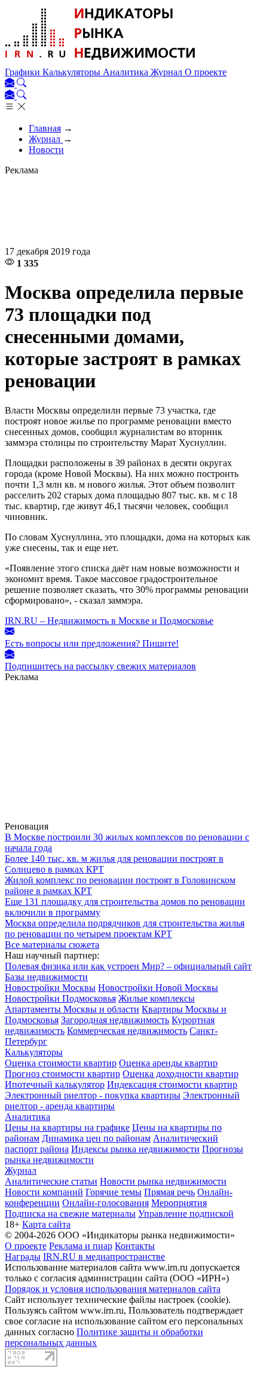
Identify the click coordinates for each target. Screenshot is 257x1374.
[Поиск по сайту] (21, 84)
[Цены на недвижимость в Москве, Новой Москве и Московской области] (100, 61)
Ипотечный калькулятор (55, 1084)
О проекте (206, 72)
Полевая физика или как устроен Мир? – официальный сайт (128, 966)
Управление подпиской (186, 1213)
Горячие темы (113, 1192)
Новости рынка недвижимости (163, 1181)
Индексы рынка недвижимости (135, 1149)
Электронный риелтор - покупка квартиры (92, 1095)
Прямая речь (169, 1192)
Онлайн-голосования (105, 1203)
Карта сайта (46, 1224)
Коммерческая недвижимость (127, 1031)
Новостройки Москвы (50, 988)
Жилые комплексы (156, 998)
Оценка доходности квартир (180, 1074)
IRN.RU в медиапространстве (104, 1256)
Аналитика (127, 72)
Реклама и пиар (80, 1246)
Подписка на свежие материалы (70, 1213)
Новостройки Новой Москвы (158, 988)
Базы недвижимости (46, 977)
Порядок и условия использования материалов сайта (113, 1289)
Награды (23, 1256)
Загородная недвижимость (115, 1020)
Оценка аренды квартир (168, 1063)
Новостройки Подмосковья (60, 998)
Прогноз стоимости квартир (62, 1074)
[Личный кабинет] (11, 84)
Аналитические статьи (51, 1181)
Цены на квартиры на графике (67, 1127)
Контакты (135, 1246)
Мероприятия (179, 1203)
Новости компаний (44, 1192)
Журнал (168, 72)
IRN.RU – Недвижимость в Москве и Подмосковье (109, 621)
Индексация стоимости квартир (172, 1084)
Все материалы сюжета (52, 945)
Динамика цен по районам (96, 1138)
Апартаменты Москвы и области (72, 1009)
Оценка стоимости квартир (61, 1063)
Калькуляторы (72, 72)
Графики (23, 72)
